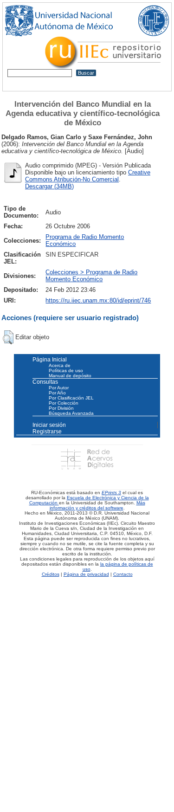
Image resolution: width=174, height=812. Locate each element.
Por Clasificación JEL (71, 397)
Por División (61, 408)
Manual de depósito (70, 375)
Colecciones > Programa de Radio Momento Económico (91, 276)
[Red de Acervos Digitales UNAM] (87, 458)
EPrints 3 (111, 492)
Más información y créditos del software (97, 505)
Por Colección (63, 403)
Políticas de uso (66, 370)
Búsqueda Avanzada (71, 413)
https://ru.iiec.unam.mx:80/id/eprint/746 (98, 300)
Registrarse (47, 431)
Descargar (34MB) (49, 186)
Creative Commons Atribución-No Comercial (87, 176)
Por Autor (59, 387)
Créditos (50, 574)
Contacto (123, 574)
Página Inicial (49, 359)
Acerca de (60, 365)
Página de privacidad (86, 574)
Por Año (57, 392)
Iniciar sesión (49, 425)
